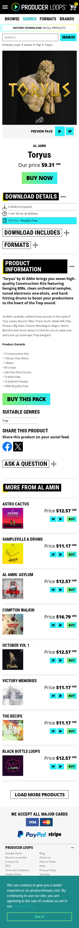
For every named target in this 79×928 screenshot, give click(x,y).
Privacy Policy (48, 870)
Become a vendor (16, 857)
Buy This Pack (26, 399)
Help (42, 866)
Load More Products (40, 794)
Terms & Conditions (17, 870)
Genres (29, 18)
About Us (45, 857)
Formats (48, 18)
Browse (12, 18)
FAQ (7, 866)
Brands (67, 18)
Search (68, 37)
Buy (72, 519)
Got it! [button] (39, 916)
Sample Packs (13, 853)
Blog (42, 853)
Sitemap (45, 874)
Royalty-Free (29, 220)
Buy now (39, 178)
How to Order (48, 861)
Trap (5, 421)
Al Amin (39, 146)
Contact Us (12, 861)
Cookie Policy (23, 906)
